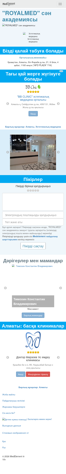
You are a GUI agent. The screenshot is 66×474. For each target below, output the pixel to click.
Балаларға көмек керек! (39, 419)
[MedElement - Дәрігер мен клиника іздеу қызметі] (8, 4)
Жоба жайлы (8, 394)
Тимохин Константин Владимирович (29, 301)
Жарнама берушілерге (13, 406)
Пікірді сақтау (33, 245)
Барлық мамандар (33, 315)
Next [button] (58, 103)
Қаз (4, 441)
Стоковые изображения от (15, 432)
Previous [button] (7, 103)
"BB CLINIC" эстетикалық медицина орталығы (33, 97)
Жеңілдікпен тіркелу (38, 374)
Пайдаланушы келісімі (13, 400)
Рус (4, 447)
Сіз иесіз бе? (8, 412)
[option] (33, 104)
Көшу (33, 113)
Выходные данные (11, 425)
